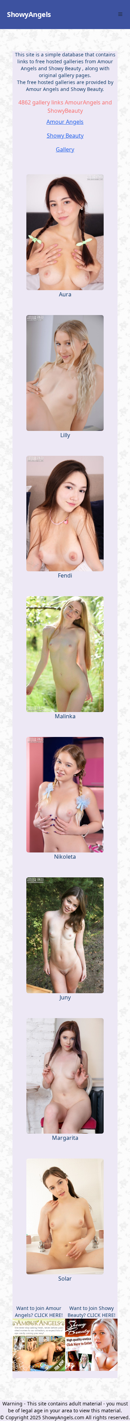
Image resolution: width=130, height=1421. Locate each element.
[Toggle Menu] (120, 14)
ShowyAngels (29, 14)
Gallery (65, 149)
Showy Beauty (65, 68)
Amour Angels (65, 122)
